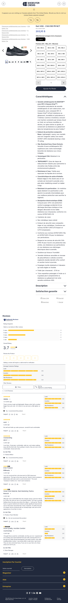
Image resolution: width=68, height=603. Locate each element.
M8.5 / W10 (40, 65)
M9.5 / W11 (61, 65)
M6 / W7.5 (51, 54)
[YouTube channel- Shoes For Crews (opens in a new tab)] (40, 593)
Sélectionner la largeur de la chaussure (49, 36)
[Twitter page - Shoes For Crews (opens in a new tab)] (32, 593)
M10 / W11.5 (40, 71)
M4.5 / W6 (51, 48)
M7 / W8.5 (40, 59)
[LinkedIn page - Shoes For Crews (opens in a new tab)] (34, 593)
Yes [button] (30, 20)
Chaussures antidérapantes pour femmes (14, 35)
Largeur (40, 39)
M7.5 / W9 (51, 59)
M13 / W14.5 (61, 77)
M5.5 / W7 (40, 54)
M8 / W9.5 (61, 59)
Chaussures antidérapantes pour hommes (14, 26)
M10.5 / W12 (51, 71)
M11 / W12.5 (61, 71)
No (37, 20)
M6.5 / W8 (61, 54)
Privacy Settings (59, 599)
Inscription (27, 568)
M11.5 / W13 (40, 77)
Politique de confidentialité (48, 599)
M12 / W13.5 (51, 77)
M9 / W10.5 (50, 65)
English (30, 599)
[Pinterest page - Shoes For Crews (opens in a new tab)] (37, 593)
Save (64, 307)
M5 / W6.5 (61, 48)
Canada (35, 598)
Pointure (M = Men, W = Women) (47, 44)
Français (35, 599)
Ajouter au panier (49, 89)
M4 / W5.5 (40, 48)
